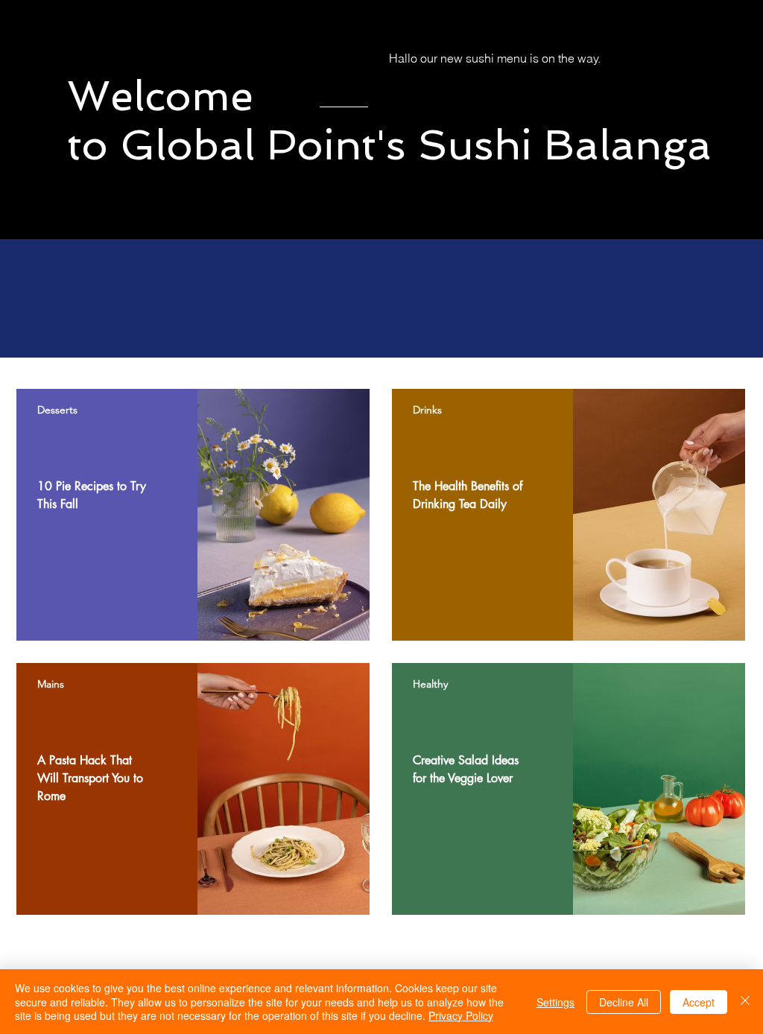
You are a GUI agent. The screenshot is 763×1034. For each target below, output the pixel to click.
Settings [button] (555, 1002)
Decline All (623, 1002)
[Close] (745, 1001)
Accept (699, 1002)
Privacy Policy (460, 1015)
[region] (193, 515)
